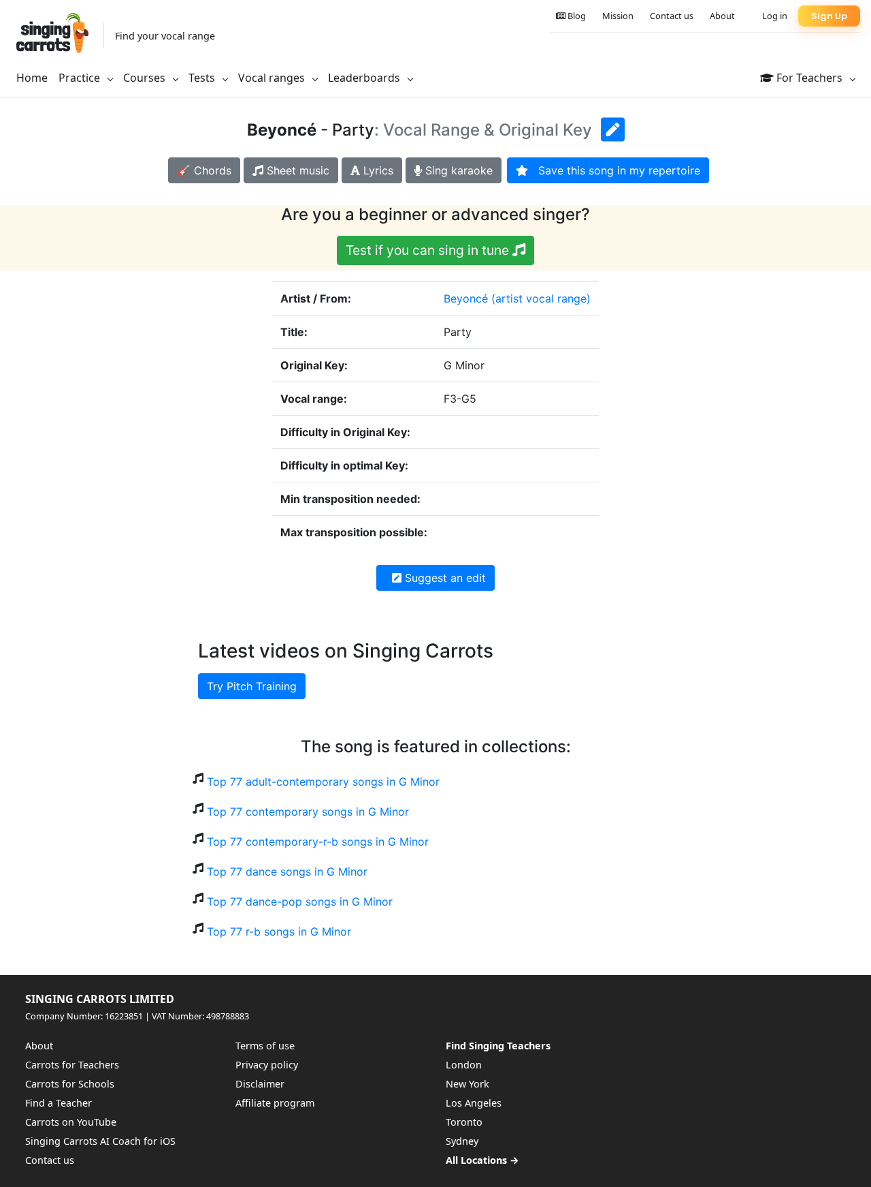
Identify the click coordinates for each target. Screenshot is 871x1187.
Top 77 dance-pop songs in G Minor (300, 901)
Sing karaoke (457, 170)
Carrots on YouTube (70, 1121)
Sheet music (296, 170)
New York (467, 1083)
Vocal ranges (273, 77)
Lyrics (376, 170)
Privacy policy (266, 1064)
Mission (618, 16)
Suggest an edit (443, 578)
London (464, 1064)
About (722, 16)
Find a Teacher (58, 1102)
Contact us (671, 16)
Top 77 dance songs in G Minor (287, 871)
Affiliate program (274, 1102)
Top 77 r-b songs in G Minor (279, 931)
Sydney (462, 1141)
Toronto (464, 1121)
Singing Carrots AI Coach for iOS (100, 1141)
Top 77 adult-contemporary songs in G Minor (323, 781)
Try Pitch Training (252, 686)
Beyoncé (466, 298)
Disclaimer (259, 1083)
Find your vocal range (165, 35)
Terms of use (265, 1045)
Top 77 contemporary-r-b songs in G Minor (318, 841)
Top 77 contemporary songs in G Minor (308, 811)
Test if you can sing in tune (429, 250)
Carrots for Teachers (72, 1064)
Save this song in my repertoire (614, 170)
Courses (145, 77)
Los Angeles (474, 1102)
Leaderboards (365, 77)
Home (32, 77)
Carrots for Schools (69, 1083)
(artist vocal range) (541, 298)
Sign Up (829, 16)
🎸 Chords (204, 170)
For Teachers (809, 77)
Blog (575, 16)
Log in (774, 16)
